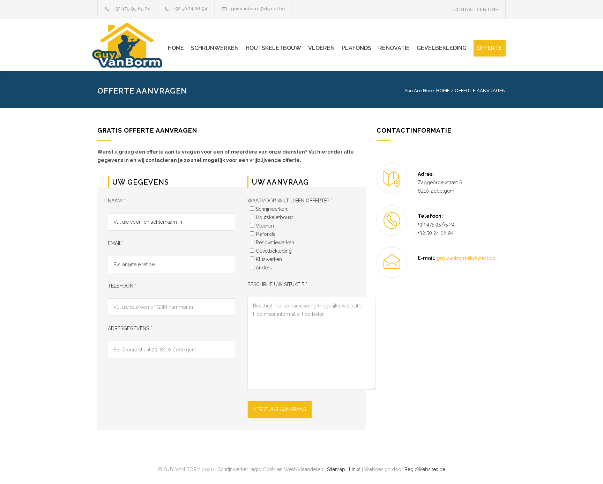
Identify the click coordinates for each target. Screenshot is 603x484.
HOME (176, 48)
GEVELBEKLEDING (442, 48)
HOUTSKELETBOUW (273, 48)
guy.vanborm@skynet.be (258, 8)
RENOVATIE (394, 48)
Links (354, 469)
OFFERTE (489, 48)
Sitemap (336, 469)
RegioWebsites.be (424, 469)
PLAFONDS (356, 48)
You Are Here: (419, 90)
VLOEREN (321, 48)
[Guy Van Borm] (132, 45)
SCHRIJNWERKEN (215, 48)
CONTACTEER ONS (475, 9)
